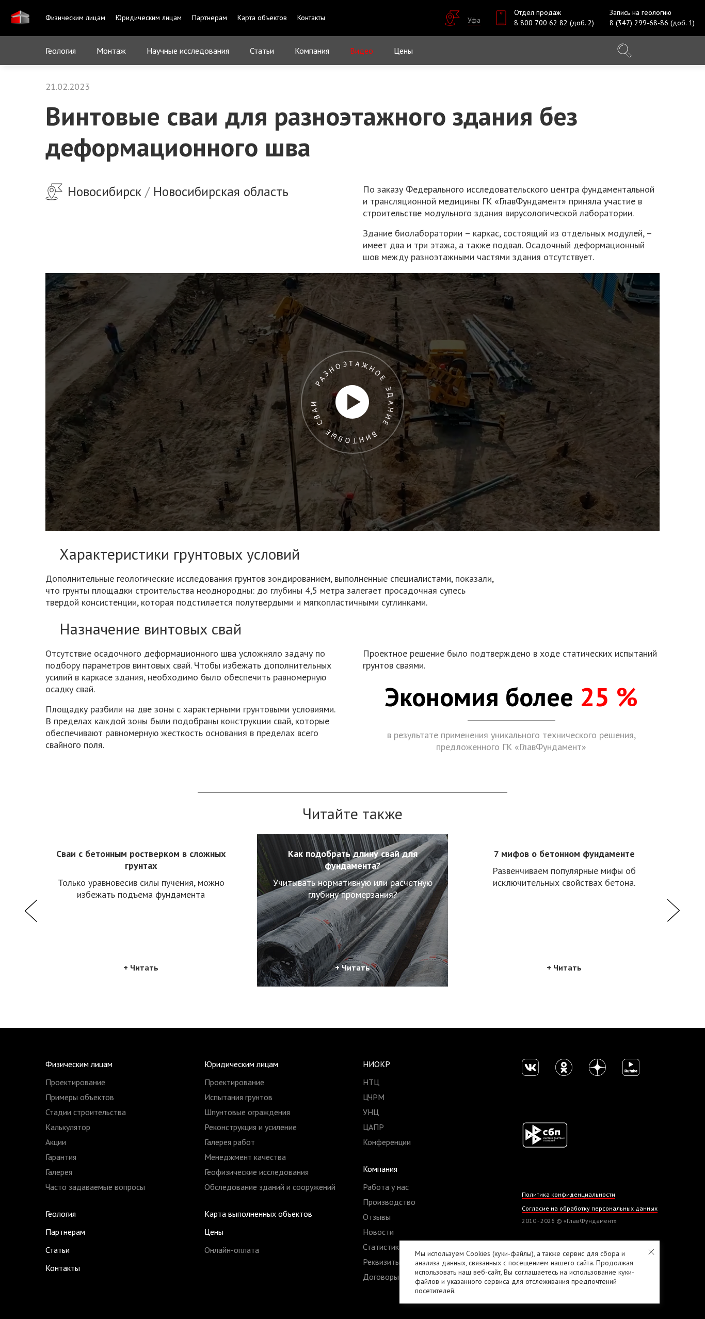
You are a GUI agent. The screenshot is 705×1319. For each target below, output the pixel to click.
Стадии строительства (85, 1112)
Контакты (62, 1268)
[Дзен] (597, 1067)
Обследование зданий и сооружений (269, 1187)
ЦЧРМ (373, 1097)
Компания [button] (312, 50)
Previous (31, 910)
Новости (378, 1232)
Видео (361, 50)
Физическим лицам (79, 1064)
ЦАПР (373, 1127)
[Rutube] (630, 1067)
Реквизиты (381, 1262)
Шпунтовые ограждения (247, 1112)
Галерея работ (229, 1142)
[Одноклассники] (563, 1067)
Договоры (381, 1277)
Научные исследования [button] (188, 50)
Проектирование (75, 1082)
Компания (380, 1169)
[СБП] (545, 1134)
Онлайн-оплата (231, 1250)
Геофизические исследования (256, 1172)
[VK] (530, 1067)
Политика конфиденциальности (568, 1194)
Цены (213, 1232)
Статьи (262, 50)
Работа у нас (386, 1187)
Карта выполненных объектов (258, 1214)
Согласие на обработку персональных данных (590, 1208)
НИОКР (376, 1064)
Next (673, 910)
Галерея (58, 1172)
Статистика (383, 1247)
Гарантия (60, 1157)
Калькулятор (67, 1127)
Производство (389, 1202)
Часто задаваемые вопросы (95, 1187)
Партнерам (65, 1232)
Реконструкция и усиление (250, 1127)
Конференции (387, 1142)
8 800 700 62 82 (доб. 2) (554, 22)
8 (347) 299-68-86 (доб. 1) (652, 22)
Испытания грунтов (238, 1097)
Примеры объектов (79, 1097)
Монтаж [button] (111, 50)
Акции (55, 1142)
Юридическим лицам (241, 1064)
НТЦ (371, 1082)
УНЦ (371, 1112)
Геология (60, 50)
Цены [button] (403, 50)
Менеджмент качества (245, 1157)
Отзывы (377, 1217)
